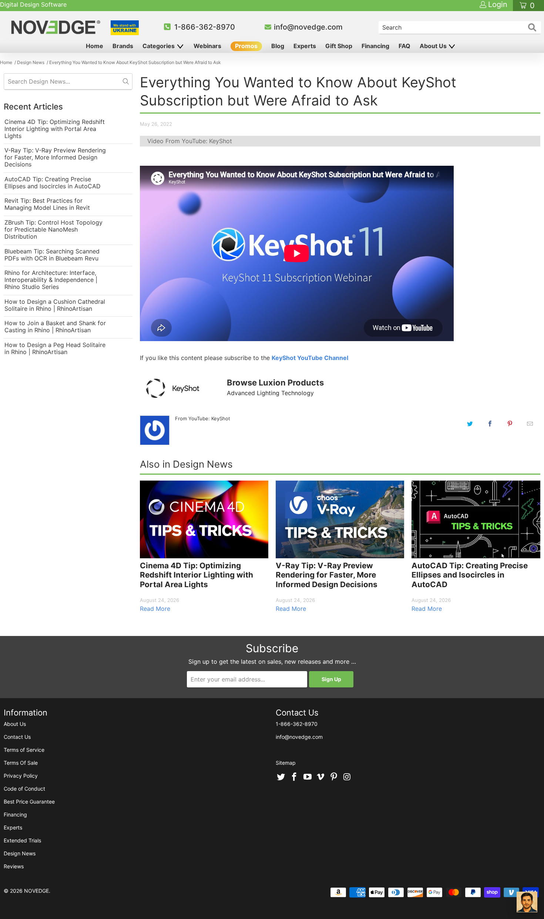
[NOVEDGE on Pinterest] (334, 777)
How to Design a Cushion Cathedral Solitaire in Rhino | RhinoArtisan (54, 305)
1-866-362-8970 (204, 27)
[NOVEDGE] (57, 27)
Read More (155, 608)
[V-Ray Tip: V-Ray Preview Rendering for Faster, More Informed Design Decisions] (340, 519)
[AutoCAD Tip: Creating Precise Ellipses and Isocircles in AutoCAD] (476, 519)
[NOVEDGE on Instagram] (347, 777)
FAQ (404, 46)
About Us (434, 46)
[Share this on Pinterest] (510, 423)
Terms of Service (24, 750)
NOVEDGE (36, 891)
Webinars (207, 46)
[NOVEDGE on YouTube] (307, 777)
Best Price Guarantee (29, 801)
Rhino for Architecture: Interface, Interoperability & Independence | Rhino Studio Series (50, 279)
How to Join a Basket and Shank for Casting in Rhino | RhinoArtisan (55, 327)
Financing (375, 46)
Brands (123, 46)
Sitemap (286, 763)
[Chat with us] (527, 902)
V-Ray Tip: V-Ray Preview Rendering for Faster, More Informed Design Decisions (55, 157)
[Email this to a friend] (530, 423)
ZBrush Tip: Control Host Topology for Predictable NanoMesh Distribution (53, 229)
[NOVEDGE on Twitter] (281, 777)
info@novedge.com (308, 27)
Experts (304, 46)
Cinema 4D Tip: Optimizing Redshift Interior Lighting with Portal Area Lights (54, 128)
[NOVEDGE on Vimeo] (320, 777)
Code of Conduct (24, 788)
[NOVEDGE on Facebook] (294, 777)
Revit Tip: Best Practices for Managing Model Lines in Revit (47, 204)
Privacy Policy (21, 775)
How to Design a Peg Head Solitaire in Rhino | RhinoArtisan (54, 348)
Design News (20, 853)
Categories (159, 46)
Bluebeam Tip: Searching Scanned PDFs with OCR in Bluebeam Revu (52, 255)
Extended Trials (22, 840)
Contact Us (17, 737)
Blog (277, 46)
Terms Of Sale (21, 763)
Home (94, 46)
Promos (246, 46)
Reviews (14, 866)
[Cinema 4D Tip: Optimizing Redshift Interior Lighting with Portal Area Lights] (204, 519)
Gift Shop (338, 46)
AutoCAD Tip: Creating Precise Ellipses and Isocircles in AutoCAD (52, 183)
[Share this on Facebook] (490, 423)
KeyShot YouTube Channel (310, 357)
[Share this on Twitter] (470, 423)
